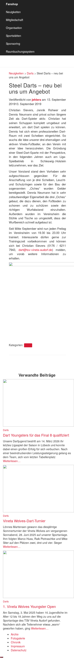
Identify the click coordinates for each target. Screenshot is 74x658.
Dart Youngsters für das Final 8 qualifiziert (36, 435)
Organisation (14, 28)
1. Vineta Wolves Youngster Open (29, 606)
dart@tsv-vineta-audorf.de (35, 250)
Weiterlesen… (12, 461)
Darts (28, 345)
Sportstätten (13, 36)
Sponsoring (13, 44)
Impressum (18, 646)
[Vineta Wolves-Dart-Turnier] (38, 488)
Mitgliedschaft (14, 20)
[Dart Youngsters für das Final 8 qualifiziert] (38, 402)
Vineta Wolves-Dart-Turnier (24, 520)
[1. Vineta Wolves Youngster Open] (38, 574)
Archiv (15, 634)
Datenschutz (18, 650)
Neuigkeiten (13, 12)
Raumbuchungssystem (20, 51)
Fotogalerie (18, 638)
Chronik (16, 642)
